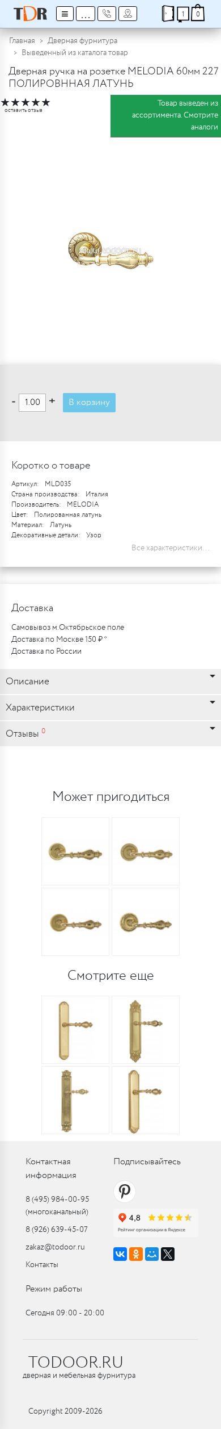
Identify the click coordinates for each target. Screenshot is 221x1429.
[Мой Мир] (152, 1254)
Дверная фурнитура (82, 41)
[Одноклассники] (136, 1254)
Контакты (42, 1265)
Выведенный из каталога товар (75, 53)
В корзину (89, 402)
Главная (22, 41)
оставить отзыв (23, 110)
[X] (168, 1254)
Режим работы (54, 1289)
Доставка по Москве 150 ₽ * (59, 639)
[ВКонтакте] (120, 1254)
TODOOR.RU (76, 1363)
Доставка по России (46, 651)
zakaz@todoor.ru (55, 1247)
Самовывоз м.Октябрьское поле (67, 627)
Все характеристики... (170, 548)
